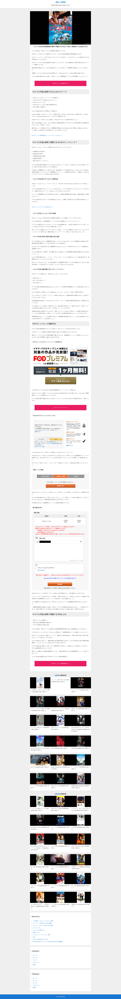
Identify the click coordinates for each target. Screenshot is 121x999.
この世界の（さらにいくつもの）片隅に (43, 921)
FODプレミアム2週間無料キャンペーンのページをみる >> (47, 135)
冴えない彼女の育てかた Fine (40, 939)
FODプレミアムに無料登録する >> (60, 663)
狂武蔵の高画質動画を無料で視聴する (80, 748)
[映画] (57, 675)
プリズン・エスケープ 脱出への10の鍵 (43, 925)
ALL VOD (60, 2)
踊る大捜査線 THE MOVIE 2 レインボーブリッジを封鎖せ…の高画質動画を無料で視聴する (40, 848)
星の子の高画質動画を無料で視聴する (40, 767)
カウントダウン (37, 927)
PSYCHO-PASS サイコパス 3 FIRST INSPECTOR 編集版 (47, 941)
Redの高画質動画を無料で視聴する (59, 748)
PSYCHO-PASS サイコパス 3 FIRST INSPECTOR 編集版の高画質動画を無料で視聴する (80, 729)
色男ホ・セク (36, 932)
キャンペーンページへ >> (60, 407)
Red (34, 937)
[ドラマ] (35, 960)
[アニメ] (35, 955)
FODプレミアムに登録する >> (60, 83)
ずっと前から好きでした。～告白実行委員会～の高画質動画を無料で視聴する (40, 906)
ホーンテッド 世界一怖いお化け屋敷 (42, 923)
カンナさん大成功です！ (39, 930)
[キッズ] (35, 957)
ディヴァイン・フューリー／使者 (41, 934)
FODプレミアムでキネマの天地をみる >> (42, 207)
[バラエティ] (36, 962)
